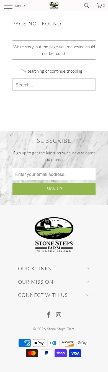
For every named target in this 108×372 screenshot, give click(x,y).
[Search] (89, 5)
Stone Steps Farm (60, 329)
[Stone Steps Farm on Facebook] (49, 315)
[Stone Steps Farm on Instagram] (59, 315)
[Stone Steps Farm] (54, 5)
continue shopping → (69, 70)
